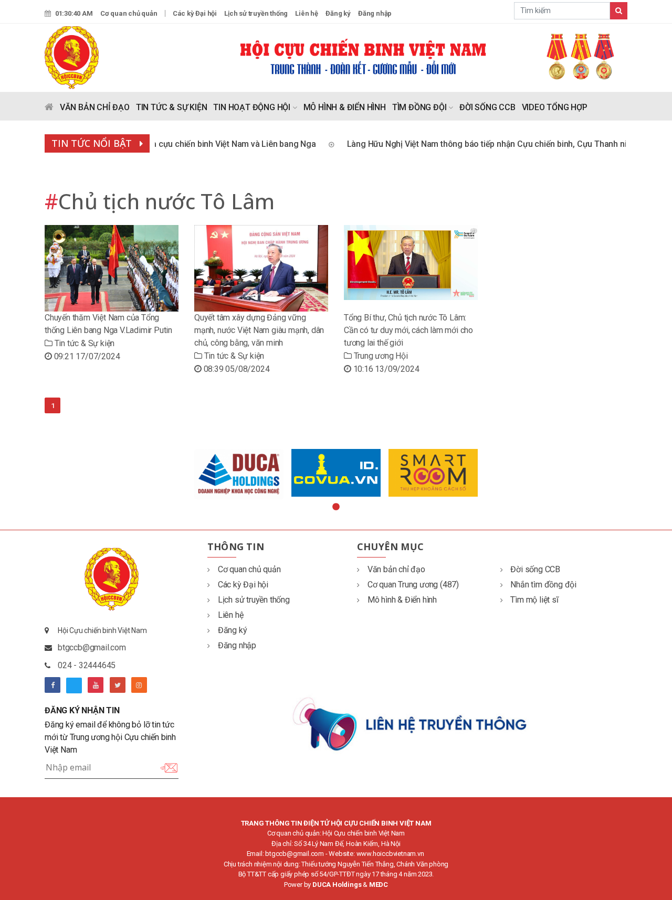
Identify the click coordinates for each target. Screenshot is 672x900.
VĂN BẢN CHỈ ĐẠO (95, 107)
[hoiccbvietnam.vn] (72, 57)
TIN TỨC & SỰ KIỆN (171, 107)
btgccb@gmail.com (92, 647)
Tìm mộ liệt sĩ (534, 600)
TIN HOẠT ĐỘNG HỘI (252, 107)
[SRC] (433, 472)
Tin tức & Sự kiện (83, 343)
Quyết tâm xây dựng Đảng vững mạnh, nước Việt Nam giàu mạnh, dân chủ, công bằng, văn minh (259, 330)
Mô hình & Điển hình (402, 600)
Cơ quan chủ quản (129, 13)
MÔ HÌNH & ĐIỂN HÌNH (344, 107)
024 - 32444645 (87, 665)
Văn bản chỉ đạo (396, 569)
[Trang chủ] (49, 109)
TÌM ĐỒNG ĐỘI (420, 107)
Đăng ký (338, 13)
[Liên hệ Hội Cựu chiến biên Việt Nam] (410, 723)
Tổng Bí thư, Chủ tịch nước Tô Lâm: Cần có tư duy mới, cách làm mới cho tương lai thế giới (408, 330)
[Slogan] (433, 56)
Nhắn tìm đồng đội (543, 585)
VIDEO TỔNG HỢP (554, 107)
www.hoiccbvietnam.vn (390, 854)
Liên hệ (306, 13)
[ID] (336, 473)
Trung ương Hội (380, 356)
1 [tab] (336, 507)
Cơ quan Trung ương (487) (413, 585)
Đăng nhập (375, 13)
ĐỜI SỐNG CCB (487, 107)
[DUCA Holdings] (239, 474)
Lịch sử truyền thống (256, 13)
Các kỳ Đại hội (195, 13)
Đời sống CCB (535, 569)
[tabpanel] (239, 474)
